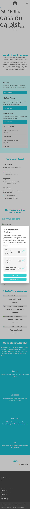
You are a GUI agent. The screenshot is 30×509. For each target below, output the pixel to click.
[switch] (19, 252)
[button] (15, 252)
